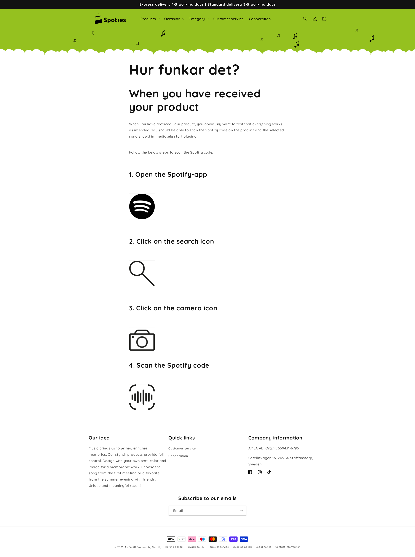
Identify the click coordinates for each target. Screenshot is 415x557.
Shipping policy (242, 546)
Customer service (182, 448)
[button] (150, 19)
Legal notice (263, 546)
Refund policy (173, 546)
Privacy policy (195, 546)
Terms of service (218, 546)
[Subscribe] (241, 511)
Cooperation (178, 456)
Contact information (287, 546)
